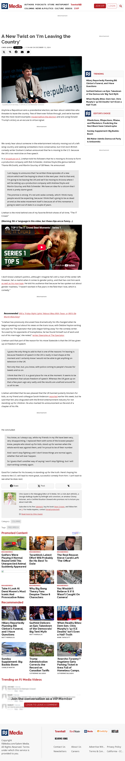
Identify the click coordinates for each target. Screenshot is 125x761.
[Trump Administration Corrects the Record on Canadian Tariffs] (41, 649)
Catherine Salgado (37, 673)
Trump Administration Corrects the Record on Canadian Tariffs (39, 664)
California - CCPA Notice (115, 751)
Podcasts (40, 5)
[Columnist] (11, 498)
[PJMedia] (11, 6)
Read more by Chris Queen (32, 514)
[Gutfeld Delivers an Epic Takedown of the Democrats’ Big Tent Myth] (41, 613)
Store (51, 5)
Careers (75, 751)
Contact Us (59, 746)
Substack (39, 506)
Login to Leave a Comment (42, 705)
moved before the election (43, 116)
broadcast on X (12, 158)
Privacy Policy (114, 746)
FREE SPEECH (13, 527)
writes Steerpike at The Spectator (48, 335)
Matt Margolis (8, 637)
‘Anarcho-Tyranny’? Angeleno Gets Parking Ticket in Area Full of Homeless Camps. (69, 664)
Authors (29, 5)
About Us (76, 746)
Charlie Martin (8, 667)
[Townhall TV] (77, 4)
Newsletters (60, 751)
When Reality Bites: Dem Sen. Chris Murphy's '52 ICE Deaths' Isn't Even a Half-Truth (69, 628)
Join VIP (100, 6)
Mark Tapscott (63, 637)
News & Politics (44, 8)
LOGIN (112, 6)
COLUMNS (16, 521)
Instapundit (62, 5)
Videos (68, 8)
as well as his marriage (12, 283)
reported (53, 396)
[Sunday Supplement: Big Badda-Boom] (14, 649)
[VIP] (76, 8)
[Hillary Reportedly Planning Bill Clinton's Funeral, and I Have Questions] (14, 613)
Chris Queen (6, 47)
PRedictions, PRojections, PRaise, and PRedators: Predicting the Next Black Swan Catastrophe (103, 123)
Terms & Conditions (97, 751)
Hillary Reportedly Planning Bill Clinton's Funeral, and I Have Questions (13, 628)
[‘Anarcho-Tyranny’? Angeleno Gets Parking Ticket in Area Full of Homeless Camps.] (69, 649)
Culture (59, 8)
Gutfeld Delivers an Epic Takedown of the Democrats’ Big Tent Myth (40, 627)
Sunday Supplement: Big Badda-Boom (12, 661)
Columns (29, 8)
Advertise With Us (97, 746)
